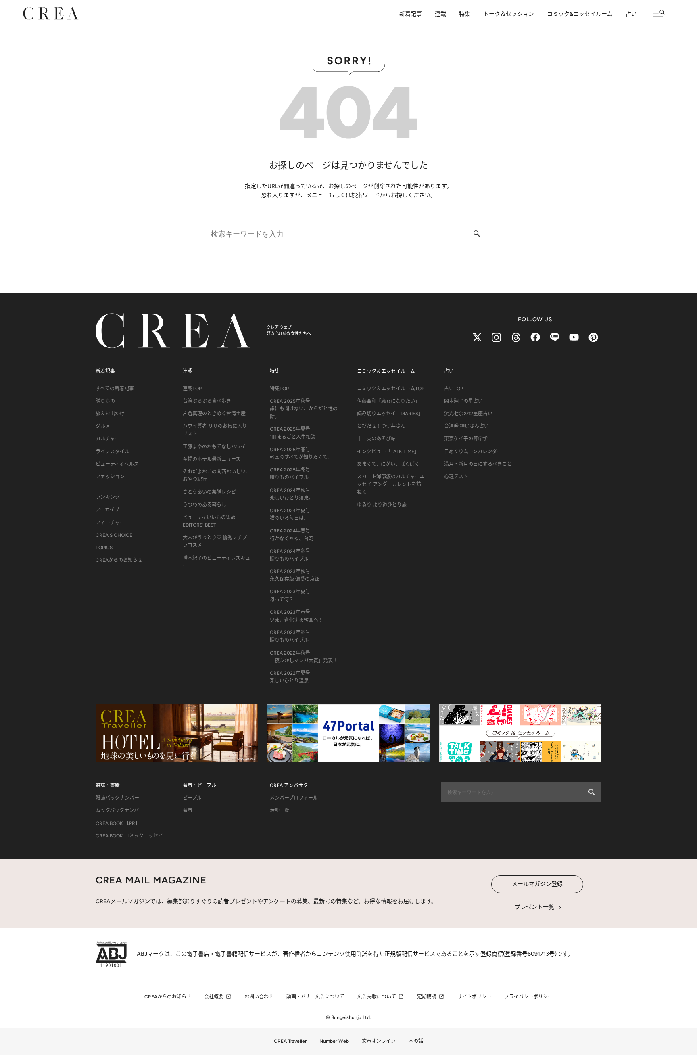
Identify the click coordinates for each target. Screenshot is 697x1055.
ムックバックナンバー (120, 810)
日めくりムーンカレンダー (473, 451)
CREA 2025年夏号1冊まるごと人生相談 (292, 433)
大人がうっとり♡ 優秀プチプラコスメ (215, 541)
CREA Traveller (290, 1041)
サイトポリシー (474, 997)
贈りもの (105, 401)
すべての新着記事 (115, 388)
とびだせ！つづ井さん (381, 426)
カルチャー (108, 439)
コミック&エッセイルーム (580, 13)
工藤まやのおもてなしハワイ (214, 447)
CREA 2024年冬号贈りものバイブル (290, 555)
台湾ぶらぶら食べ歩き (207, 401)
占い (631, 13)
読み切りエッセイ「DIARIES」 (390, 414)
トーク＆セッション (508, 13)
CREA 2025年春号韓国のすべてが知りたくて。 (301, 453)
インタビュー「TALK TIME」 (388, 451)
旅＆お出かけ (110, 414)
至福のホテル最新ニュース (211, 459)
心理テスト (456, 476)
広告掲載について (376, 997)
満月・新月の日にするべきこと (478, 464)
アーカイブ (107, 510)
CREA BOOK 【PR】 (118, 823)
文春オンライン (379, 1041)
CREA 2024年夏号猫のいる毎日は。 (290, 514)
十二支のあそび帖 (376, 439)
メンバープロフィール (294, 798)
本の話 (416, 1041)
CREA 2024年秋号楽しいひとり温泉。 (291, 494)
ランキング (108, 497)
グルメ (103, 426)
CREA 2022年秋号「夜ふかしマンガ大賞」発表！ (304, 657)
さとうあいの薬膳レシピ (209, 492)
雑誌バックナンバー (117, 798)
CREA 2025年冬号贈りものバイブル (290, 473)
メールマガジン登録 (537, 884)
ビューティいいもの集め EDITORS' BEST (209, 521)
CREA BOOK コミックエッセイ (129, 836)
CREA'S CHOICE (114, 535)
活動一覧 (279, 810)
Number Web (334, 1041)
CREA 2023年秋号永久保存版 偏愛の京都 (294, 575)
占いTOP (453, 388)
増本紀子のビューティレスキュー (216, 562)
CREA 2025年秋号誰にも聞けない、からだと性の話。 (304, 408)
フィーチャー (110, 522)
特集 (464, 13)
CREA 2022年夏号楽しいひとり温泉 (290, 677)
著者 (187, 810)
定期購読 (426, 997)
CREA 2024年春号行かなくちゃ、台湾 (291, 534)
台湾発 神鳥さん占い (466, 426)
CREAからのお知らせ (119, 560)
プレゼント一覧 (534, 907)
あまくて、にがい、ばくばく (388, 464)
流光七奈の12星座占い (468, 414)
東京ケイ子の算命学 (466, 439)
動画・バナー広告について (315, 997)
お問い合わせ (258, 997)
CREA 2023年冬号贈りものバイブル (290, 636)
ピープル (192, 798)
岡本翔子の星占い (463, 401)
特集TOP (279, 388)
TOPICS (104, 548)
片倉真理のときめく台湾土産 (214, 414)
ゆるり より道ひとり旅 (382, 505)
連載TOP (192, 388)
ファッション (110, 476)
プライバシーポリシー (528, 997)
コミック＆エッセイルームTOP (390, 388)
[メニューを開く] (658, 13)
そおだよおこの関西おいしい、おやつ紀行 (216, 475)
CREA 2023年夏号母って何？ (290, 595)
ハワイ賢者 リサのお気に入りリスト (215, 430)
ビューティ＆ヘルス (117, 464)
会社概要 (213, 997)
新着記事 (410, 13)
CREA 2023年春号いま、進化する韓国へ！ (296, 616)
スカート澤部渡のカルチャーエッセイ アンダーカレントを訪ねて (391, 484)
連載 (440, 13)
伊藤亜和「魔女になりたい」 (388, 401)
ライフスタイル (112, 451)
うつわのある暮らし (204, 505)
